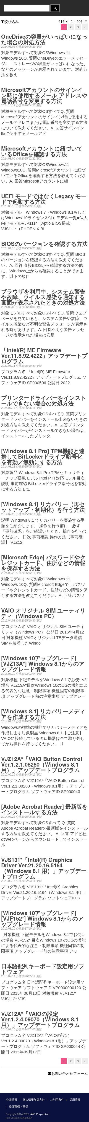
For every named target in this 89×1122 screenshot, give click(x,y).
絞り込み (11, 22)
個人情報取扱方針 (34, 1099)
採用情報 (74, 1099)
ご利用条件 (57, 1099)
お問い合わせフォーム (69, 1073)
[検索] (55, 8)
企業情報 (11, 1099)
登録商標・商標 (18, 1106)
